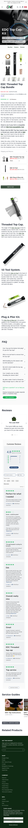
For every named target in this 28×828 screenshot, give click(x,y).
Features (16, 47)
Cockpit (3, 764)
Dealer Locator (5, 801)
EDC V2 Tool (14, 273)
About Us (4, 777)
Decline (13, 821)
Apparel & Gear (5, 768)
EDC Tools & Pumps (6, 762)
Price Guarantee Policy (7, 789)
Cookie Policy (5, 785)
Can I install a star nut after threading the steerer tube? (10, 374)
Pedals (3, 760)
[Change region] (25, 7)
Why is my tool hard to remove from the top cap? (13, 355)
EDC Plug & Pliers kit (10, 320)
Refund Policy (5, 787)
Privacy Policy (6, 815)
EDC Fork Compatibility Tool (15, 127)
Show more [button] (6, 483)
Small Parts (4, 770)
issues (17, 480)
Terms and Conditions (7, 791)
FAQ (3, 803)
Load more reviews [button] (14, 687)
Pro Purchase (5, 805)
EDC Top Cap (15, 228)
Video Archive (5, 779)
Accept (13, 818)
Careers (4, 781)
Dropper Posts (5, 758)
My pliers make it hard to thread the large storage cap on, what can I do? (13, 380)
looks (13, 480)
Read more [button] (9, 531)
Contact (4, 799)
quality (8, 480)
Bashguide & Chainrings (7, 766)
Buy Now (10, 47)
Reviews (22, 47)
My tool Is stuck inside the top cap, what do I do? (13, 368)
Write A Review (14, 467)
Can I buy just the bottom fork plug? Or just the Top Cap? (13, 349)
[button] (2, 63)
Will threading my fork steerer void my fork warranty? (13, 361)
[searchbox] (10, 475)
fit (4, 480)
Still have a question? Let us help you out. (13, 388)
